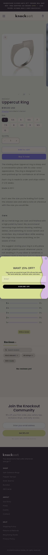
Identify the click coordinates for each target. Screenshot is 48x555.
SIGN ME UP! (24, 286)
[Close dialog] (46, 258)
